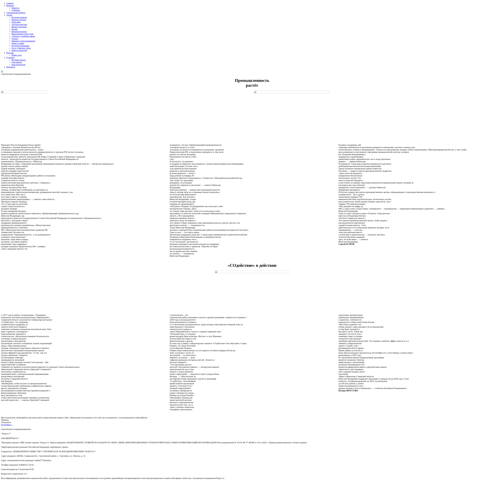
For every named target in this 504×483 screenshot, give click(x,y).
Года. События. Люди (21, 48)
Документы (17, 62)
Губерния (16, 10)
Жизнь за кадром (19, 27)
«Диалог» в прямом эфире (23, 36)
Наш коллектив (18, 64)
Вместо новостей (19, 50)
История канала (19, 60)
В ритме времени (19, 17)
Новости (10, 5)
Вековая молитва (19, 31)
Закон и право (18, 43)
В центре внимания (20, 46)
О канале (10, 57)
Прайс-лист (17, 55)
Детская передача (19, 24)
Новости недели (19, 20)
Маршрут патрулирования (23, 41)
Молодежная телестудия (22, 34)
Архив (9, 15)
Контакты (10, 67)
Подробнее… (7, 425)
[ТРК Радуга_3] (2, 72)
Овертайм (16, 22)
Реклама (10, 53)
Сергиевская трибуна (15, 13)
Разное (15, 29)
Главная (9, 3)
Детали (15, 39)
